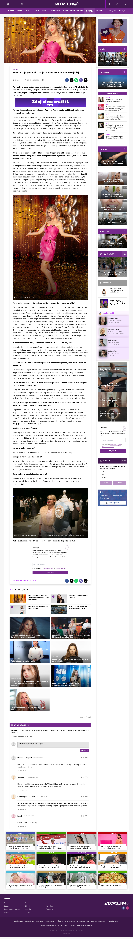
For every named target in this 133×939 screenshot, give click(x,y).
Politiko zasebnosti (61, 568)
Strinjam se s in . (50, 568)
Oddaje (122, 11)
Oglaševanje (18, 921)
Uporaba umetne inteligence (81, 925)
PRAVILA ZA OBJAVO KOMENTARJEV (22, 736)
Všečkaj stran (114, 503)
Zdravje (45, 11)
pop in (29, 580)
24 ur (34, 580)
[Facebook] (16, 4)
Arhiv (124, 461)
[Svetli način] (117, 4)
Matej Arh (18, 80)
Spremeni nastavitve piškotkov (77, 921)
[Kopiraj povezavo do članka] (86, 80)
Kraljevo (112, 11)
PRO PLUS (39, 921)
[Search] (125, 4)
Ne (103, 474)
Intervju (89, 11)
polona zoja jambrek (20, 580)
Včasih (104, 477)
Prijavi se (50, 572)
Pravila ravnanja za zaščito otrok (54, 925)
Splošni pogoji (114, 921)
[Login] (109, 4)
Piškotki (60, 921)
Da (103, 471)
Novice (11, 11)
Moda (27, 11)
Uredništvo (29, 921)
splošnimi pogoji (48, 568)
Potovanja (101, 11)
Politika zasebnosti (98, 921)
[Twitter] (72, 80)
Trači (19, 11)
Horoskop (55, 11)
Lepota (36, 11)
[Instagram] (21, 4)
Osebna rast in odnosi (73, 11)
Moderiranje (50, 921)
